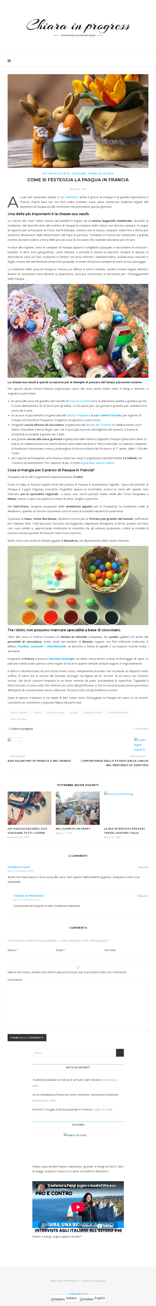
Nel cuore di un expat (73, 828)
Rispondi (143, 867)
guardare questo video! (98, 463)
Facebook (86, 1280)
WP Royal (72, 1280)
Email (60, 950)
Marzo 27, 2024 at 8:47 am (26, 899)
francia (37, 712)
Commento (15, 980)
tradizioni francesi (118, 712)
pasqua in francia (93, 712)
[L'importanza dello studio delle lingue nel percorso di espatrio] (141, 745)
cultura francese (18, 712)
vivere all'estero (18, 719)
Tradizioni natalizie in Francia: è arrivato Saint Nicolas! (66, 1080)
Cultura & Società (55, 173)
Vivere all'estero (101, 173)
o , (43, 646)
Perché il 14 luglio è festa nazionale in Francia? (62, 1109)
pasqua (74, 712)
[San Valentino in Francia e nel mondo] (15, 745)
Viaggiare (79, 173)
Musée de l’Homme (99, 425)
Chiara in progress (78, 25)
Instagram (99, 1280)
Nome (13, 950)
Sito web (110, 950)
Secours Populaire (78, 415)
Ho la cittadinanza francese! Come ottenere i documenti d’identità (75, 1094)
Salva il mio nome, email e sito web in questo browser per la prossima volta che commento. (67, 972)
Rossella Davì (19, 867)
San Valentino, (70, 197)
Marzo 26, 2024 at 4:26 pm (21, 871)
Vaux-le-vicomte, (80, 401)
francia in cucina (55, 712)
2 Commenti (141, 729)
